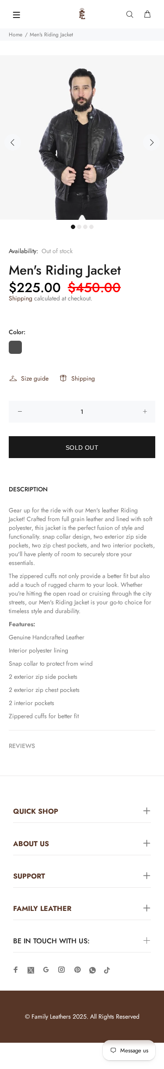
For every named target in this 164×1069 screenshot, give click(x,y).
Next (151, 142)
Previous (12, 142)
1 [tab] (73, 227)
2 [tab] (79, 227)
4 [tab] (91, 227)
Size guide (35, 378)
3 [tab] (85, 227)
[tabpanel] (82, 137)
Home (15, 35)
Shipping (20, 298)
